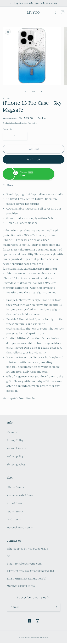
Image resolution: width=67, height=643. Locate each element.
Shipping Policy (16, 464)
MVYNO (27, 637)
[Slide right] (41, 91)
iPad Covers (14, 519)
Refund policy (15, 456)
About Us (12, 432)
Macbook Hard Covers (20, 527)
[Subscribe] (56, 607)
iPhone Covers (15, 487)
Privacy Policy (15, 440)
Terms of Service (16, 448)
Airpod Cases (15, 503)
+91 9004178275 (38, 548)
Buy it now (33, 159)
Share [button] (10, 185)
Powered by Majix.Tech (39, 637)
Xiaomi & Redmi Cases (20, 495)
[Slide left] (26, 91)
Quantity (7, 129)
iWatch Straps (15, 511)
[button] (4, 12)
